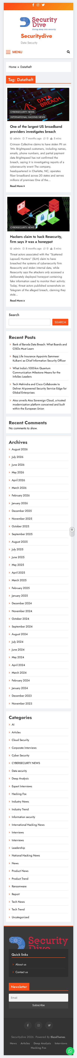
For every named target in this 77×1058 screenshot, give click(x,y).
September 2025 (22, 534)
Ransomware (19, 886)
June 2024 (18, 650)
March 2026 (19, 488)
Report (16, 894)
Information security (23, 817)
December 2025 (22, 511)
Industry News (20, 801)
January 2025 (20, 596)
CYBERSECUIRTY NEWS (22, 112)
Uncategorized (20, 917)
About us (21, 964)
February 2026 (21, 495)
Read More (16, 186)
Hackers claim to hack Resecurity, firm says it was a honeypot (36, 239)
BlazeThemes (58, 1037)
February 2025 (21, 588)
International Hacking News (27, 117)
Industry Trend (20, 809)
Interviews (18, 832)
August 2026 (20, 449)
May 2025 (18, 565)
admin (17, 138)
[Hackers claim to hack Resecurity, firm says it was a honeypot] (38, 214)
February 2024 (21, 680)
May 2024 (18, 657)
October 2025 (20, 526)
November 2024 (22, 611)
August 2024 (20, 634)
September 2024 (22, 626)
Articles (16, 732)
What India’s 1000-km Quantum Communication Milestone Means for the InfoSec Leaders (36, 372)
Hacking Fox (19, 794)
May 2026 (18, 472)
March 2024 (19, 673)
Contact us (22, 972)
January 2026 (20, 503)
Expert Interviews (22, 786)
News (15, 863)
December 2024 (22, 603)
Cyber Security (20, 755)
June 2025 (18, 557)
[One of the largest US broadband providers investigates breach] (38, 104)
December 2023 (22, 696)
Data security (19, 771)
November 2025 (22, 519)
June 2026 (18, 465)
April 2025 (18, 573)
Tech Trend (18, 909)
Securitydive (36, 36)
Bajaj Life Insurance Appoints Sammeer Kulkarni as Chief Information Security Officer (39, 358)
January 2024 (20, 688)
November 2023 (22, 703)
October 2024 (20, 619)
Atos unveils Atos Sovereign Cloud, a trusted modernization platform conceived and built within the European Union (39, 404)
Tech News (18, 902)
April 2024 (18, 665)
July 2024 (17, 642)
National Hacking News (26, 855)
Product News (20, 871)
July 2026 (17, 457)
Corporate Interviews (24, 748)
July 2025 (17, 549)
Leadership (18, 848)
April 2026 (18, 480)
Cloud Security (20, 740)
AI (13, 725)
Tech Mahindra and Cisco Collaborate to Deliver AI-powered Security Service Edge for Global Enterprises (40, 388)
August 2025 (19, 542)
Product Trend (20, 879)
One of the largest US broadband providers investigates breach (36, 129)
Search (14, 314)
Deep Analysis (20, 778)
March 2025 (19, 580)
